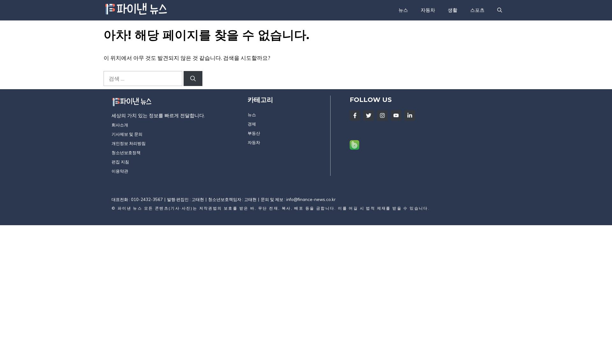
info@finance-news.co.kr (311, 199)
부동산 (254, 133)
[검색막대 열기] (499, 10)
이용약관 (120, 171)
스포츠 (477, 10)
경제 (252, 123)
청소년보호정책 (126, 152)
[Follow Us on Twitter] (368, 115)
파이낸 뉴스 (130, 208)
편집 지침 (120, 161)
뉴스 (403, 10)
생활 (452, 10)
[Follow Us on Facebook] (355, 115)
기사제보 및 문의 (127, 134)
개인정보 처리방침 (129, 143)
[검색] (193, 78)
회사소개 (120, 124)
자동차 (428, 10)
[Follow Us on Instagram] (382, 115)
